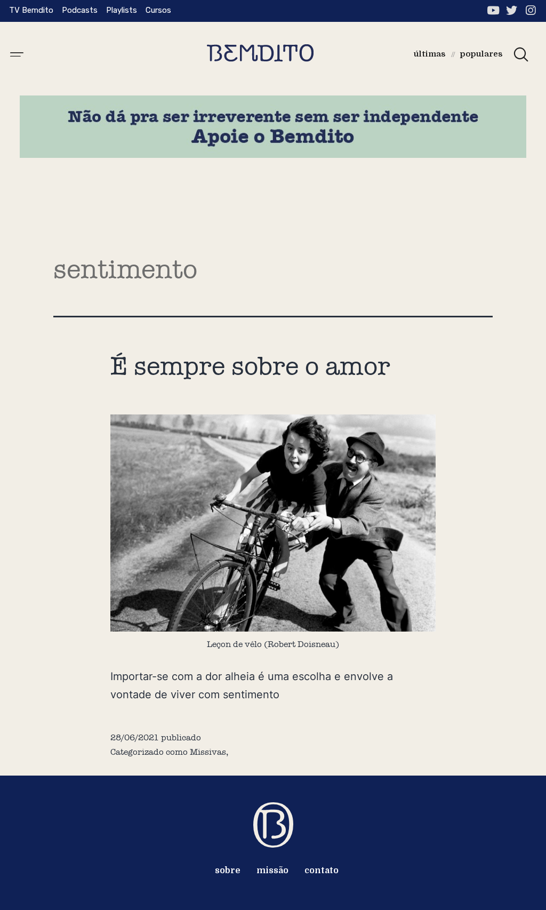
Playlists (121, 10)
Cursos (158, 10)
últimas (430, 54)
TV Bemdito (31, 10)
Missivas (208, 752)
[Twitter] (511, 10)
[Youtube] (493, 10)
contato (321, 870)
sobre (227, 870)
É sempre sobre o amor (250, 366)
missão (272, 870)
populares (481, 54)
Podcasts (80, 10)
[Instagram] (530, 10)
